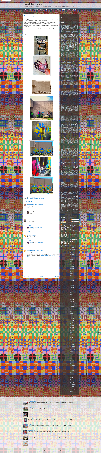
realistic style (72, 171)
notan (74, 155)
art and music (67, 49)
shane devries (65, 184)
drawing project (69, 88)
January (71, 252)
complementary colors (65, 75)
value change (73, 205)
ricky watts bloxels (72, 175)
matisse (67, 138)
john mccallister (71, 116)
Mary (28, 219)
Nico (62, 155)
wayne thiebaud (64, 210)
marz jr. (76, 137)
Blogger (62, 450)
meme (73, 142)
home (25, 9)
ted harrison (74, 195)
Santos (66, 179)
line (73, 129)
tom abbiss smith (66, 202)
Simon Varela (74, 185)
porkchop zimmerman (69, 166)
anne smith (67, 47)
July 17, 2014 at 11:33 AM (39, 242)
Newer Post (26, 276)
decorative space (69, 85)
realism (68, 171)
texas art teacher (74, 197)
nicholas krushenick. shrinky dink (72, 154)
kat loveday (72, 119)
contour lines (74, 77)
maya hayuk (69, 140)
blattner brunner (74, 56)
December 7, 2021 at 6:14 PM (37, 250)
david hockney (63, 84)
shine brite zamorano (33, 4)
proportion (74, 168)
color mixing (70, 71)
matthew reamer (68, 139)
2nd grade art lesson (70, 26)
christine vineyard (67, 65)
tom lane (74, 202)
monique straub (63, 148)
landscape (63, 126)
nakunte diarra (76, 151)
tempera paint (72, 196)
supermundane (70, 193)
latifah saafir (69, 126)
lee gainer (62, 127)
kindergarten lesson (64, 125)
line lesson (69, 130)
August (71, 259)
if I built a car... (30, 424)
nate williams (65, 152)
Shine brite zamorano (64, 16)
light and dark (68, 128)
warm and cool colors (66, 208)
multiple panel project (73, 150)
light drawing (74, 128)
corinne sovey (67, 79)
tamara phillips (76, 194)
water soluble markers (66, 209)
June (71, 273)
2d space (73, 25)
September (72, 249)
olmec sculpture (75, 157)
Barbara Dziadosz (72, 55)
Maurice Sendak (63, 140)
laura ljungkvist (75, 126)
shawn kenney (74, 184)
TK (73, 201)
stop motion (66, 192)
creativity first (76, 80)
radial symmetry (75, 170)
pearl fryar (70, 163)
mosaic (71, 149)
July (71, 271)
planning (75, 165)
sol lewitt (74, 187)
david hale (75, 83)
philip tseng (73, 164)
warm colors (76, 208)
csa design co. (64, 81)
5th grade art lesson (67, 36)
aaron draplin (70, 38)
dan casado (76, 81)
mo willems (71, 146)
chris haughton (72, 64)
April (71, 296)
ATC (71, 52)
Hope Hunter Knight (30, 204)
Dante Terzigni (66, 83)
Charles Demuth (72, 63)
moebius (75, 147)
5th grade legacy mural (31, 198)
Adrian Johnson (74, 42)
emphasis (65, 93)
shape (70, 184)
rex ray (68, 175)
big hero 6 (69, 56)
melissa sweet (68, 142)
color (76, 70)
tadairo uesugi (70, 194)
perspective (63, 164)
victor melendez (68, 207)
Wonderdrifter (29, 250)
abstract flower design (64, 41)
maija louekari (72, 133)
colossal (64, 73)
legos (66, 127)
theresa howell (72, 199)
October (71, 256)
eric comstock (70, 93)
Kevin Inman (71, 121)
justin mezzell (76, 117)
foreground (63, 97)
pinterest (72, 165)
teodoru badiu (69, 197)
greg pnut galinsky (75, 103)
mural (62, 151)
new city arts (64, 154)
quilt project (76, 169)
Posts (73, 219)
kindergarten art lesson (68, 124)
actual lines (69, 42)
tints (71, 200)
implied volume (67, 108)
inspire (76, 108)
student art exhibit (73, 192)
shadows (76, 183)
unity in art (67, 204)
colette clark (74, 67)
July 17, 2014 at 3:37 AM (34, 235)
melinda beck (63, 142)
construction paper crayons (65, 76)
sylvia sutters (76, 193)
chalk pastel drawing (66, 62)
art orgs (41, 9)
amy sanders (66, 45)
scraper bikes (75, 179)
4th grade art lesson (67, 35)
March (71, 261)
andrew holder (74, 46)
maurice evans (74, 139)
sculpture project (69, 180)
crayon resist (70, 80)
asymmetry (68, 52)
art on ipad (67, 51)
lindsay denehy (68, 129)
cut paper (69, 81)
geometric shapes (74, 99)
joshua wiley (66, 117)
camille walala (67, 60)
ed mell (74, 88)
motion (75, 149)
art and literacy (70, 48)
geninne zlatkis (66, 99)
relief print (72, 172)
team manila (69, 195)
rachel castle (69, 170)
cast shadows (76, 60)
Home (41, 276)
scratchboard (63, 180)
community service (67, 74)
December (72, 247)
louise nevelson (73, 132)
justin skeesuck (64, 118)
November (72, 254)
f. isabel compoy (72, 95)
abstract (69, 39)
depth (73, 85)
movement (63, 150)
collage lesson (65, 70)
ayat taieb (66, 54)
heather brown (65, 104)
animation (62, 47)
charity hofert (66, 63)
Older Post (56, 276)
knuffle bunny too (73, 125)
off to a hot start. (31, 412)
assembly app (63, 52)
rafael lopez (64, 171)
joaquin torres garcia (71, 115)
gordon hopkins (75, 102)
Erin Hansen (63, 94)
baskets (66, 56)
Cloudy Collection (68, 67)
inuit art (62, 109)
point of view (63, 166)
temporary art (63, 197)
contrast (62, 78)
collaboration (63, 68)
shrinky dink (69, 185)
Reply (28, 207)
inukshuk (66, 109)
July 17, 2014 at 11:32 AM (39, 227)
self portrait (63, 183)
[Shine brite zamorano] (61, 17)
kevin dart (67, 121)
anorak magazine (72, 47)
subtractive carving (64, 193)
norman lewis (65, 155)
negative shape (63, 153)
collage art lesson (74, 69)
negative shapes (70, 153)
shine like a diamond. (31, 418)
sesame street (68, 183)
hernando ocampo (70, 104)
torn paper (66, 203)
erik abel (75, 93)
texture (66, 198)
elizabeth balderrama (65, 92)
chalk (76, 61)
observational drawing (67, 156)
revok (64, 175)
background (76, 54)
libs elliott (62, 128)
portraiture (74, 166)
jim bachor (69, 114)
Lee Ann (28, 235)
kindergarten (74, 123)
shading (72, 183)
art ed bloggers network (72, 50)
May (71, 275)
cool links (58, 9)
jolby (62, 117)
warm (77, 207)
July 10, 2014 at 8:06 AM (39, 204)
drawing (63, 88)
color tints (75, 71)
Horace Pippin (76, 104)
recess (76, 171)
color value (65, 72)
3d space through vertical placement (72, 31)
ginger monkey (63, 102)
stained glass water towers (32, 401)
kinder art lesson (66, 123)
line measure (75, 130)
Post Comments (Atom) (44, 280)
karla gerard (67, 119)
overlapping (63, 159)
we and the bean (70, 210)
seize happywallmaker (74, 182)
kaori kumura (63, 119)
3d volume (65, 32)
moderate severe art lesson (65, 147)
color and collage (63, 71)
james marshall (68, 110)
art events (36, 9)
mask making (63, 138)
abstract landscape (73, 41)
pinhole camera (67, 165)
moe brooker (71, 147)
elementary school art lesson (70, 90)
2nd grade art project (65, 27)
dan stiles (63, 82)
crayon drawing (63, 80)
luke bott (67, 133)
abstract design (66, 40)
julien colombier (71, 117)
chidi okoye (67, 64)
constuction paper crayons (74, 76)
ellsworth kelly (71, 92)
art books (52, 9)
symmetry (64, 194)
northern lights (70, 155)
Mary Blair (72, 137)
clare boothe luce (72, 66)
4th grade (76, 34)
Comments (74, 221)
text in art (62, 198)
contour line (65, 77)
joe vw (66, 116)
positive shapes (71, 167)
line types (67, 131)
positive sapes (63, 167)
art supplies (47, 9)
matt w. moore (72, 138)
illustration (63, 106)
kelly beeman (63, 121)
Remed (74, 173)
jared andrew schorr (65, 111)
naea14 (66, 151)
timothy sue (67, 200)
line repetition (63, 131)
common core (75, 73)
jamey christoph (75, 110)
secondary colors (65, 182)
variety (72, 206)
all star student (71, 44)
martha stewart (67, 137)
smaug (66, 187)
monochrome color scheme (71, 148)
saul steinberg (70, 179)
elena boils (76, 91)
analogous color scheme (73, 45)
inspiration (72, 108)
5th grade (76, 35)
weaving (75, 210)
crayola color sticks (73, 79)
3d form (69, 28)
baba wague (70, 54)
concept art (74, 75)
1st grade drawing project (65, 25)
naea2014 (70, 151)
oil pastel (73, 156)
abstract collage (74, 39)
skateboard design (67, 186)
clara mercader (67, 66)
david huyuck (69, 84)
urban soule (72, 204)
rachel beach (64, 170)
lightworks (62, 129)
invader (69, 109)
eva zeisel (72, 94)
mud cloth (67, 150)
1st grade (63, 24)
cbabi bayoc (64, 61)
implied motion (64, 107)
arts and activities (73, 51)
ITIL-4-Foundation (53, 255)
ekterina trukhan (66, 89)
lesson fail (74, 127)
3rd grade (71, 32)
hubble (64, 105)
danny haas (73, 82)
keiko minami (75, 120)
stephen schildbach (72, 191)
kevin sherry (76, 121)
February (71, 263)
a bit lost (66, 38)
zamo (69, 9)
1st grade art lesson (71, 24)
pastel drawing (63, 162)
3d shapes (73, 28)
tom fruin (71, 202)
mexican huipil (71, 143)
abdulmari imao (63, 39)
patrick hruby (70, 162)
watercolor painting (73, 209)
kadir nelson (70, 118)
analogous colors (66, 46)
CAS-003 (47, 255)
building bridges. (31, 441)
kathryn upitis (64, 120)
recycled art (63, 172)
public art (36, 198)
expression (67, 95)
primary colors (64, 168)
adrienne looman (63, 43)
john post (75, 116)
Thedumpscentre (43, 255)
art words (30, 9)
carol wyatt (71, 60)
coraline (62, 79)
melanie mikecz (73, 141)
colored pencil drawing (74, 72)
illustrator (68, 106)
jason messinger (72, 111)
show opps (74, 9)
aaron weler (75, 38)
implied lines (74, 106)
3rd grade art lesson (69, 33)
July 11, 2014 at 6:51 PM (33, 219)
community (62, 74)
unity (62, 204)
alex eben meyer (64, 44)
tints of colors (69, 201)
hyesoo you (74, 105)
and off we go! (30, 436)
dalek (72, 81)
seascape (75, 181)
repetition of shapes (68, 174)
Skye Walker (73, 186)
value (68, 205)
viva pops (73, 207)
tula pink (75, 203)
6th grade (74, 37)
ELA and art (72, 89)
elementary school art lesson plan (67, 91)
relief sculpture (69, 173)
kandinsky (75, 118)
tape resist (64, 195)
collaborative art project (72, 68)
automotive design (72, 53)
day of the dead (75, 84)
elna (74, 92)
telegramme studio (64, 196)
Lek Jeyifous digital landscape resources (35, 407)
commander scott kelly (69, 73)
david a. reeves (71, 83)
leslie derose (70, 127)
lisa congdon (72, 131)
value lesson (67, 206)
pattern (76, 162)
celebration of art (71, 61)
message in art (66, 143)
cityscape (72, 65)
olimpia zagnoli (70, 157)
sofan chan (70, 187)
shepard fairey (63, 185)
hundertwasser (69, 105)
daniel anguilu (68, 82)
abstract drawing (73, 40)
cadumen (62, 60)
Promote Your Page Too (64, 18)
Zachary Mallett (67, 212)
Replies (29, 209)
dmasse (31, 227)
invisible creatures (74, 109)
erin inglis (68, 94)
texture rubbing (72, 198)
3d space (68, 29)
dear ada (64, 85)
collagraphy (72, 70)
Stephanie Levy (66, 191)
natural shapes (72, 152)
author (68, 53)
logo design (67, 132)
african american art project (71, 43)
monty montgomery (64, 149)
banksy (63, 55)
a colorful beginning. (31, 430)
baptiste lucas (67, 55)
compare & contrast (74, 74)
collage (65, 69)
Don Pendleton (70, 87)
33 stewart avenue (73, 27)
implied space (72, 107)
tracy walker (70, 203)
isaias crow (63, 110)
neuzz (77, 153)
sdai (74, 180)
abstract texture (63, 42)
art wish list (64, 9)
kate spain (76, 119)
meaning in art (67, 141)
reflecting (67, 172)
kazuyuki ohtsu (69, 120)
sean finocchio (70, 181)
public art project (41, 198)
